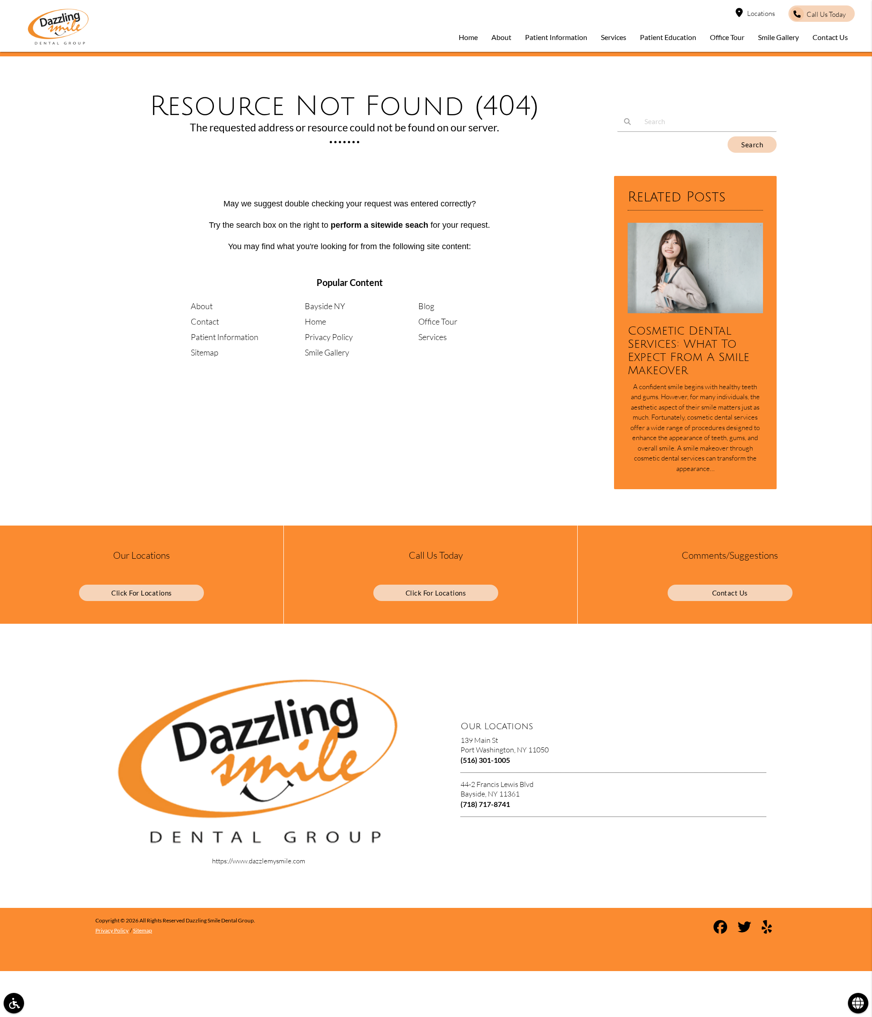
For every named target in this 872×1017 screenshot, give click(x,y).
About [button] (501, 37)
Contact (205, 321)
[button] (14, 1003)
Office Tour (437, 321)
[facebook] (720, 928)
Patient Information (224, 337)
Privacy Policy (329, 337)
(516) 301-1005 (485, 760)
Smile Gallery (327, 352)
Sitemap (204, 352)
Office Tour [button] (727, 37)
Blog (426, 306)
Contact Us (730, 593)
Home (315, 321)
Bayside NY (325, 306)
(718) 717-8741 (485, 804)
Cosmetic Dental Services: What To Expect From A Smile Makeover (688, 350)
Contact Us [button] (830, 37)
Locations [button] (761, 13)
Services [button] (613, 37)
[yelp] (767, 928)
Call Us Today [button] (826, 14)
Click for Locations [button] (141, 593)
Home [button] (468, 37)
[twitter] (744, 928)
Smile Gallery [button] (778, 37)
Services (432, 337)
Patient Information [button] (556, 37)
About (202, 306)
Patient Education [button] (668, 37)
